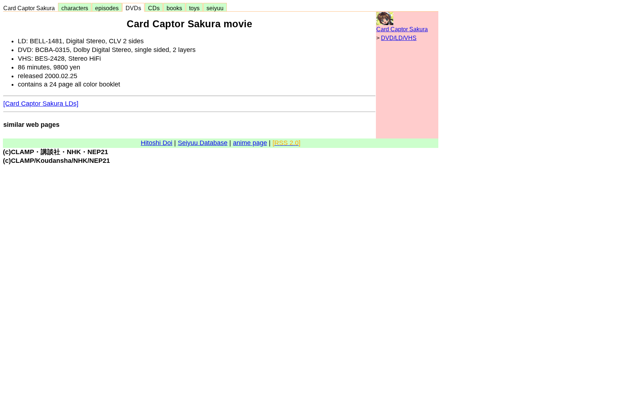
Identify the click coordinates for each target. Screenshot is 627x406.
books (174, 8)
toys (194, 8)
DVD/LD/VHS (399, 38)
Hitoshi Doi (156, 142)
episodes (107, 8)
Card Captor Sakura (30, 8)
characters (74, 8)
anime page (250, 142)
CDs (154, 8)
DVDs (133, 8)
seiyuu (215, 8)
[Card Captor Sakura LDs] (40, 103)
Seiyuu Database (203, 142)
